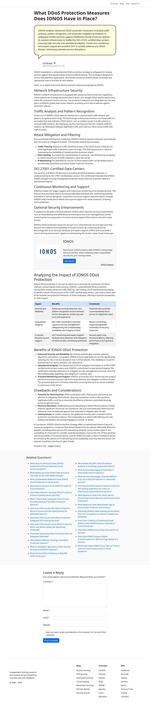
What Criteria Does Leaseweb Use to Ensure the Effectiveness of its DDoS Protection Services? (49, 502)
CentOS (102, 670)
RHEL (101, 681)
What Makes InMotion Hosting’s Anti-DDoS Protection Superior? (49, 541)
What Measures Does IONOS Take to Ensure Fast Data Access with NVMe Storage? (49, 474)
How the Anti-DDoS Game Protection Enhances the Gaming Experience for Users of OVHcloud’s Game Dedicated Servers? (99, 489)
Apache (102, 689)
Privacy (124, 693)
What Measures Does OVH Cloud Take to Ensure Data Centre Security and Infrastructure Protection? (99, 498)
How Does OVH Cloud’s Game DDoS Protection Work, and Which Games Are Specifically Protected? (51, 527)
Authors (124, 681)
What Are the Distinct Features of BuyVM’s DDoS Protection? (49, 554)
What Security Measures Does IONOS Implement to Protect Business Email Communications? (46, 466)
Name (46, 610)
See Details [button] (69, 261)
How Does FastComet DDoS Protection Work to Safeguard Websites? (51, 535)
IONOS (58, 446)
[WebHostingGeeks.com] (15, 667)
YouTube (125, 674)
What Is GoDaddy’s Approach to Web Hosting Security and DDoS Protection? (50, 548)
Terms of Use (127, 689)
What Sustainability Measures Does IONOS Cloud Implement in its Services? (49, 480)
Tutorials (114, 3)
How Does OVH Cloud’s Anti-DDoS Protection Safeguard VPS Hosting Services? (50, 519)
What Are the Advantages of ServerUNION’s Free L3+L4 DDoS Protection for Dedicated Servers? (97, 479)
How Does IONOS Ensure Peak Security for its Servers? (98, 531)
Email (46, 617)
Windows (103, 696)
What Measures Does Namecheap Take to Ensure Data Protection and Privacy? (96, 506)
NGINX (102, 685)
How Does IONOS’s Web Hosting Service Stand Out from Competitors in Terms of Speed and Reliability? (98, 514)
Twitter (124, 678)
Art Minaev (47, 63)
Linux (101, 693)
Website (46, 625)
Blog (122, 3)
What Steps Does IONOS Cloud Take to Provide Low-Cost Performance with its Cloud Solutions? (98, 549)
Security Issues (83, 693)
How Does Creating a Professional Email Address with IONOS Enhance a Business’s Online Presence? (96, 523)
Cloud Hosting (82, 681)
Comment (48, 581)
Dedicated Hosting (84, 678)
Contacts (125, 696)
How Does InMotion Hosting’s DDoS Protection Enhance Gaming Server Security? (51, 494)
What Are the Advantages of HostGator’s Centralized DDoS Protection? (96, 471)
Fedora (102, 678)
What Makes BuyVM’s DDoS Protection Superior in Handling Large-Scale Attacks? (96, 465)
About (123, 685)
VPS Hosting (81, 674)
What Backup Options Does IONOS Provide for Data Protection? (50, 487)
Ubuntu (102, 674)
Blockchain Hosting (85, 685)
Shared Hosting (83, 670)
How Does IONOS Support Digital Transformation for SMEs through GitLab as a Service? (98, 539)
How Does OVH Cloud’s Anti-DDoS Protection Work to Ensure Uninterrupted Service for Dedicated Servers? (50, 511)
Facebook (125, 670)
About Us (135, 3)
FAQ (127, 3)
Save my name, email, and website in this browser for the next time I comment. (76, 633)
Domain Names (83, 689)
